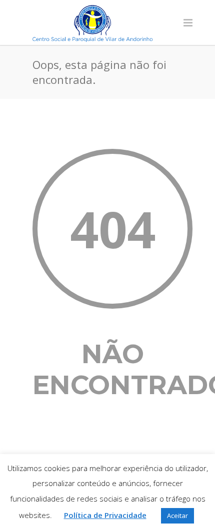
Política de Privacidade (105, 515)
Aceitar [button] (177, 515)
